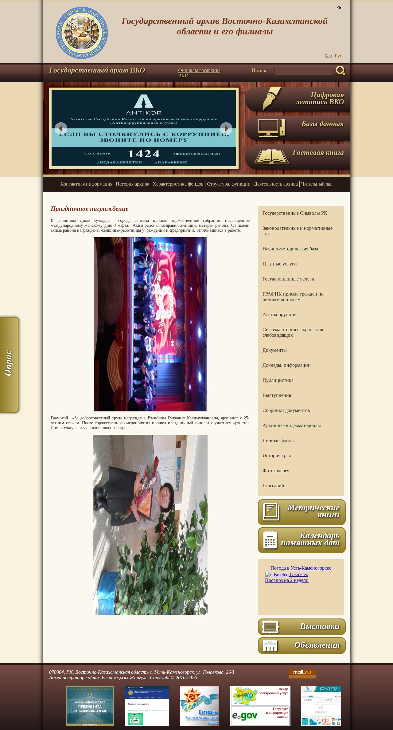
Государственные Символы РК (295, 213)
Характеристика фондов (178, 183)
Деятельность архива (276, 183)
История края (277, 455)
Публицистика (278, 380)
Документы (275, 350)
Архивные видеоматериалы (292, 425)
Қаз (328, 55)
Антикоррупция (279, 314)
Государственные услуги (288, 278)
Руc (338, 55)
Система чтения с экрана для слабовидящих (293, 332)
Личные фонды (279, 440)
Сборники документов (286, 410)
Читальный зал (317, 183)
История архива (132, 183)
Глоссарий (273, 485)
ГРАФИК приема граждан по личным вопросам (293, 296)
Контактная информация (86, 183)
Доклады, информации (287, 365)
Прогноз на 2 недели (287, 580)
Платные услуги (280, 263)
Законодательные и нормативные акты (298, 231)
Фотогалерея (276, 470)
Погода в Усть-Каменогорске (300, 568)
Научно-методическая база (290, 248)
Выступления (277, 395)
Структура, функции (229, 183)
